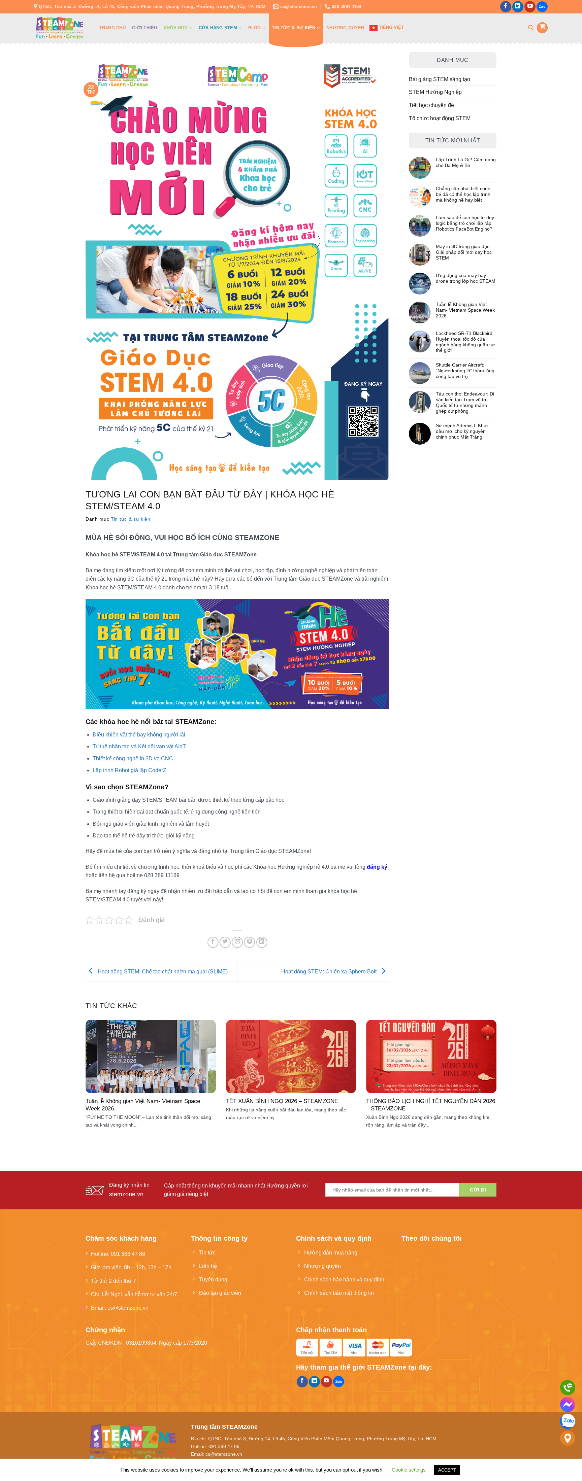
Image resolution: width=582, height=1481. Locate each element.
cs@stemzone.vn (128, 1307)
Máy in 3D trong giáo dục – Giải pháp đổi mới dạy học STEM (464, 252)
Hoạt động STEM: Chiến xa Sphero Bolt (329, 971)
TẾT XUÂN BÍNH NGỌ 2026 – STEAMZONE (282, 1101)
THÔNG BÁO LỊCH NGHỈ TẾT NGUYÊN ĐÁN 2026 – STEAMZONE (430, 1104)
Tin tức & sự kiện (131, 519)
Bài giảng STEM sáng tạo (439, 79)
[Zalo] (567, 1421)
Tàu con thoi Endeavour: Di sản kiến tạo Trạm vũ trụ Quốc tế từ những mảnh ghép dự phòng (465, 402)
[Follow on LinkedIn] (517, 6)
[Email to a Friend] (237, 942)
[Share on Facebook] (213, 942)
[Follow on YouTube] (530, 6)
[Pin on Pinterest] (249, 942)
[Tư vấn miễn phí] (567, 1387)
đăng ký (377, 866)
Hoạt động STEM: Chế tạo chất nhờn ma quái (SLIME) (162, 971)
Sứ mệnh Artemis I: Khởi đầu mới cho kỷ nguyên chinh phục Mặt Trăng (462, 431)
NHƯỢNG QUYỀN (345, 28)
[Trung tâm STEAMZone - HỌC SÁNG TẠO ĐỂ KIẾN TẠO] (60, 27)
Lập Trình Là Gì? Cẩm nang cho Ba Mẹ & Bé (466, 162)
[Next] (485, 1069)
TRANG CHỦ (112, 28)
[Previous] (97, 1069)
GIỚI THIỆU (144, 28)
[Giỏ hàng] (542, 27)
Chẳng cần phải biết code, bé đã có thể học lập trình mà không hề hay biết (464, 194)
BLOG (254, 28)
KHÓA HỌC (176, 28)
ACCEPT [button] (447, 1470)
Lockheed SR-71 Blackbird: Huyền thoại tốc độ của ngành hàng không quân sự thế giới (465, 341)
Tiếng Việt (391, 27)
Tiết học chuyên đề (431, 105)
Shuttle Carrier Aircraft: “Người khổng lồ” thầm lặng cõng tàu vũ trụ (465, 371)
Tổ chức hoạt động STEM (440, 118)
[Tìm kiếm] (531, 28)
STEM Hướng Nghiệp (435, 92)
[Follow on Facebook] (505, 6)
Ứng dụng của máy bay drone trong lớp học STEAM (465, 278)
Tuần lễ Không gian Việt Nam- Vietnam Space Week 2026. (465, 310)
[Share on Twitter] (225, 942)
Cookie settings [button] (409, 1469)
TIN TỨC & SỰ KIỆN (293, 28)
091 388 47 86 (128, 1253)
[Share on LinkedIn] (261, 942)
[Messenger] (567, 1404)
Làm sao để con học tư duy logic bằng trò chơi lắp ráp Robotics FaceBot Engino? (465, 223)
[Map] (567, 1438)
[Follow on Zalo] (542, 6)
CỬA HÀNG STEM (218, 28)
